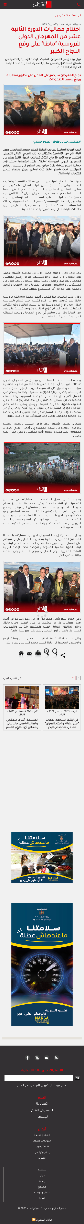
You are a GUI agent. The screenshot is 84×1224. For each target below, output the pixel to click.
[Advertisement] (34, 611)
